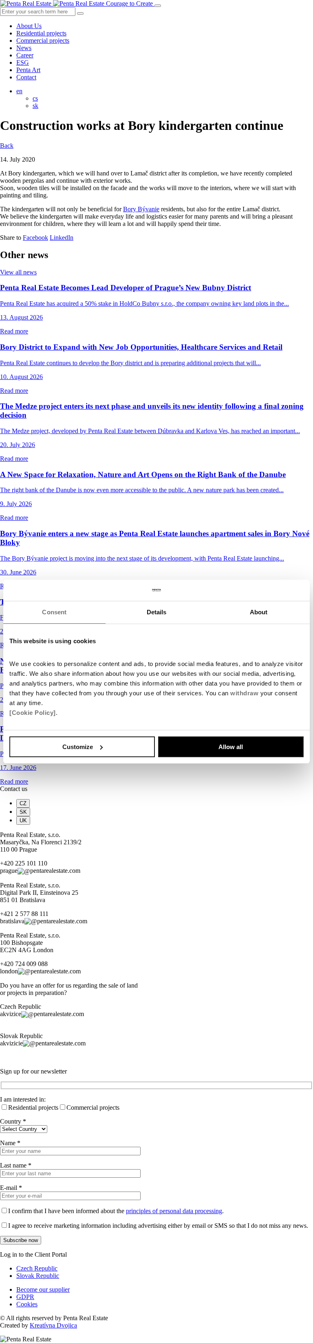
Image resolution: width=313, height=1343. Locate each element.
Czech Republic (36, 1268)
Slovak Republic (37, 1275)
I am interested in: (23, 1099)
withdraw (244, 693)
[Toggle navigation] (157, 5)
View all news (18, 272)
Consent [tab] (54, 612)
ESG (22, 62)
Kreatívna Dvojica (53, 1325)
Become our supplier (43, 1289)
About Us (29, 25)
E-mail (11, 1187)
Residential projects (41, 33)
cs (35, 98)
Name (10, 1142)
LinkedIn (61, 237)
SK (23, 812)
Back (6, 145)
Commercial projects (42, 40)
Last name (15, 1165)
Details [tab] (157, 612)
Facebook (35, 237)
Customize (77, 746)
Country (13, 1121)
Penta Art (28, 69)
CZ (23, 803)
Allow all (230, 746)
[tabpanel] (156, 853)
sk (35, 105)
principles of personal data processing (174, 1210)
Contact (26, 77)
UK (23, 820)
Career (24, 55)
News (23, 47)
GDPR (25, 1296)
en (19, 91)
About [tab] (259, 612)
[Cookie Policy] (32, 712)
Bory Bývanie (141, 209)
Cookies (26, 1304)
